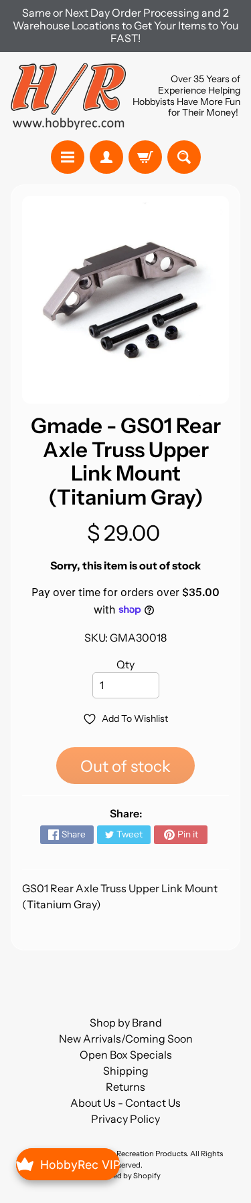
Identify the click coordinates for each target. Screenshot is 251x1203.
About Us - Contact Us (125, 1102)
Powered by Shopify (126, 1175)
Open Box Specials (126, 1054)
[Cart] (145, 157)
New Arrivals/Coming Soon (126, 1038)
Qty (125, 664)
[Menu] (67, 157)
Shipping (126, 1070)
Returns (125, 1086)
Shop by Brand (126, 1022)
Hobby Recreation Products (139, 1153)
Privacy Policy (125, 1118)
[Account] (106, 157)
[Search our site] (184, 157)
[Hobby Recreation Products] (68, 96)
